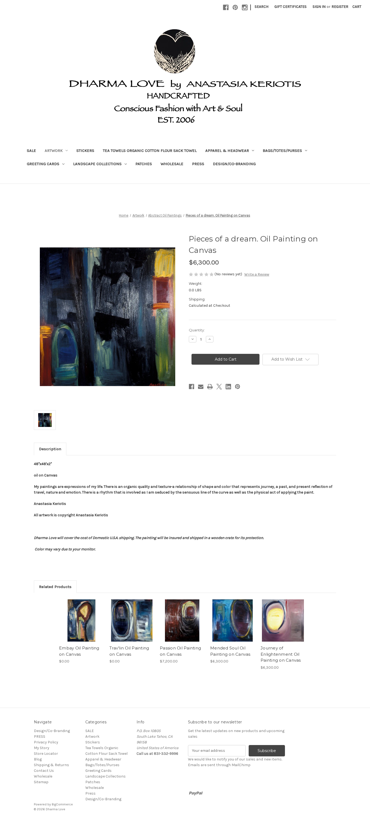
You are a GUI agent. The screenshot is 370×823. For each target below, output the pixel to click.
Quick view (81, 615)
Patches (143, 163)
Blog (38, 759)
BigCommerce (62, 804)
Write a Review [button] (256, 274)
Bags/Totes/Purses (282, 150)
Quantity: (197, 330)
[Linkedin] (228, 386)
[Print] (210, 386)
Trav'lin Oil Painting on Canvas (129, 651)
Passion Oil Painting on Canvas (180, 651)
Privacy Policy (46, 742)
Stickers (85, 150)
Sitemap (41, 782)
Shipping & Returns (51, 765)
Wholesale (172, 163)
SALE (31, 150)
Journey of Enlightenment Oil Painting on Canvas (281, 654)
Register (340, 6)
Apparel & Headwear (227, 150)
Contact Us (44, 770)
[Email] (200, 386)
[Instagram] (245, 7)
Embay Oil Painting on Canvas (79, 651)
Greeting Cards (43, 163)
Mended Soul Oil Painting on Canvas (230, 651)
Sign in (319, 6)
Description (50, 448)
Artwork (54, 150)
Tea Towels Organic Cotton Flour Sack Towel (150, 150)
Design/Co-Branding (234, 163)
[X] (219, 386)
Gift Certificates (290, 6)
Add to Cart (81, 625)
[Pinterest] (235, 7)
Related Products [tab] (55, 586)
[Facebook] (226, 7)
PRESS (39, 736)
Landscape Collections (97, 163)
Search (261, 6)
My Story (41, 748)
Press (198, 163)
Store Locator (46, 753)
